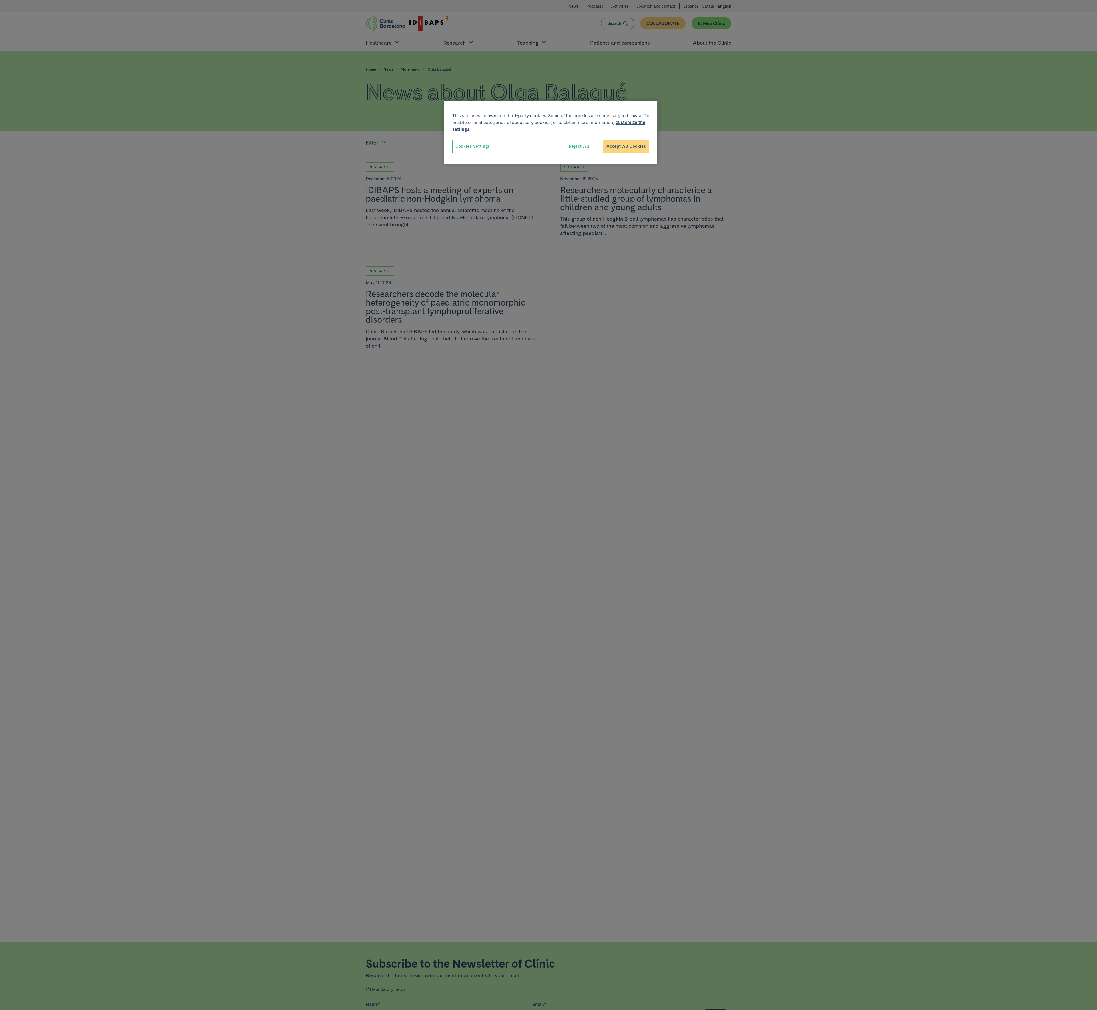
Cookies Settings (472, 146)
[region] (551, 132)
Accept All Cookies (626, 146)
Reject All (579, 146)
